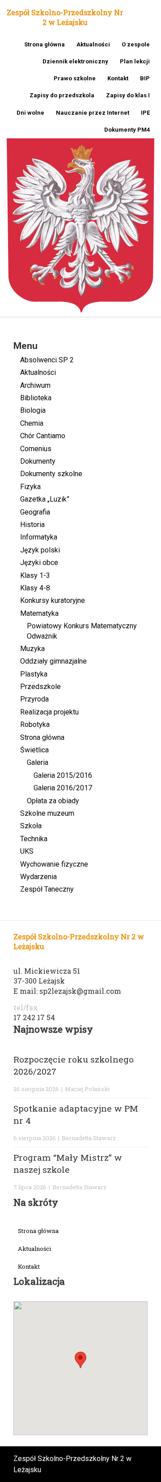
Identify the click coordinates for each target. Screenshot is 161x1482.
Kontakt (117, 78)
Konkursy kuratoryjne (52, 600)
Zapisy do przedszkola (62, 95)
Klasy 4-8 (35, 588)
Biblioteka (35, 398)
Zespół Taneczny (47, 889)
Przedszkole (40, 686)
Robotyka (35, 724)
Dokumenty (37, 461)
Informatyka (38, 537)
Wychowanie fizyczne (54, 864)
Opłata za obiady (53, 801)
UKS (27, 851)
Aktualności (93, 44)
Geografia (35, 512)
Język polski (40, 550)
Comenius (35, 448)
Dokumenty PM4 (127, 129)
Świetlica (34, 750)
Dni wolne (30, 112)
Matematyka (39, 613)
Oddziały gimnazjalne (53, 661)
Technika (33, 838)
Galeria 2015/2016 (63, 775)
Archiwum (35, 385)
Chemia (31, 423)
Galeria (37, 762)
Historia (32, 524)
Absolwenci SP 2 (47, 360)
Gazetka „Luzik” (44, 499)
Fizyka (30, 486)
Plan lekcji (135, 61)
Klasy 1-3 (35, 575)
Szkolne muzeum (47, 813)
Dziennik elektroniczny (75, 61)
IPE (145, 112)
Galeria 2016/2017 (63, 788)
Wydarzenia (38, 876)
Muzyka (32, 648)
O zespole (136, 44)
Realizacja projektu (49, 712)
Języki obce (39, 562)
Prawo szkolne (75, 78)
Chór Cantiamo (42, 436)
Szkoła (31, 826)
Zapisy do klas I (128, 95)
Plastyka (33, 674)
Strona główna (44, 44)
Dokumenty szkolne (51, 473)
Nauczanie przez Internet (92, 112)
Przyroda (34, 699)
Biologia (33, 410)
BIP (145, 78)
